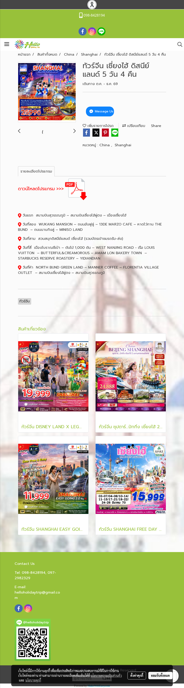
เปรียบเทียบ (135, 126)
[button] (178, 44)
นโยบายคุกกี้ (33, 680)
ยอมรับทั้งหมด (160, 675)
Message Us (103, 111)
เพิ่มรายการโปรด (100, 126)
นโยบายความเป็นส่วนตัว (106, 675)
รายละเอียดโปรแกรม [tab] (36, 171)
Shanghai (123, 145)
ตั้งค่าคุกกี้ (136, 675)
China (105, 145)
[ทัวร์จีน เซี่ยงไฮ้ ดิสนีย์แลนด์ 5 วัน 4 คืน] (47, 92)
